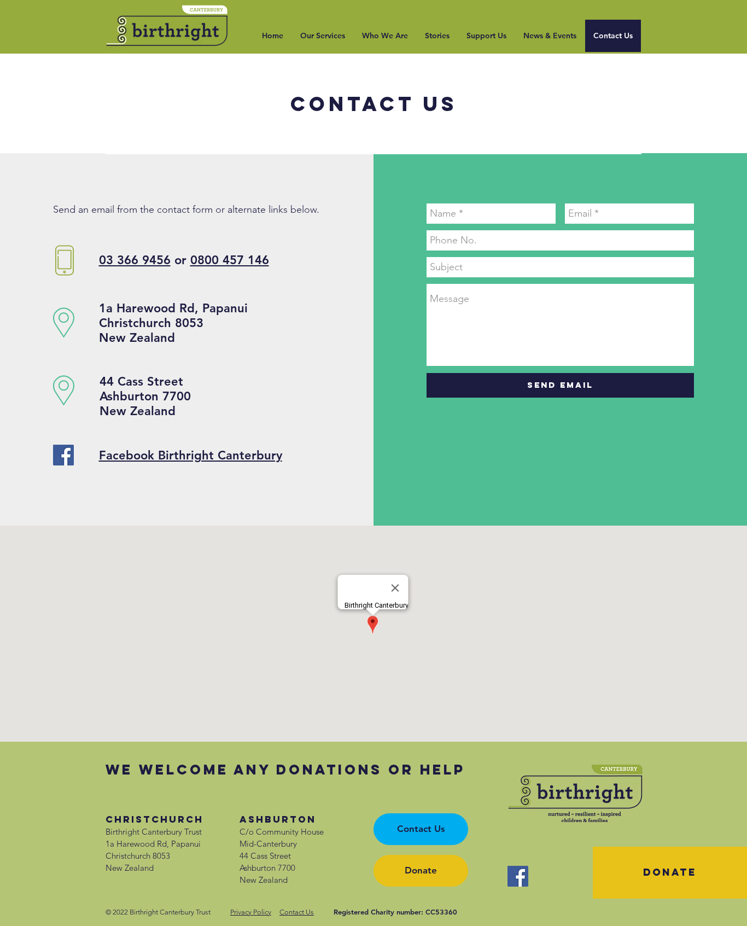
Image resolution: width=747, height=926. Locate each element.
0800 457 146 (229, 260)
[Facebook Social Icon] (63, 455)
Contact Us (296, 912)
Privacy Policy (250, 912)
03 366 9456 (135, 260)
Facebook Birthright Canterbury (190, 455)
